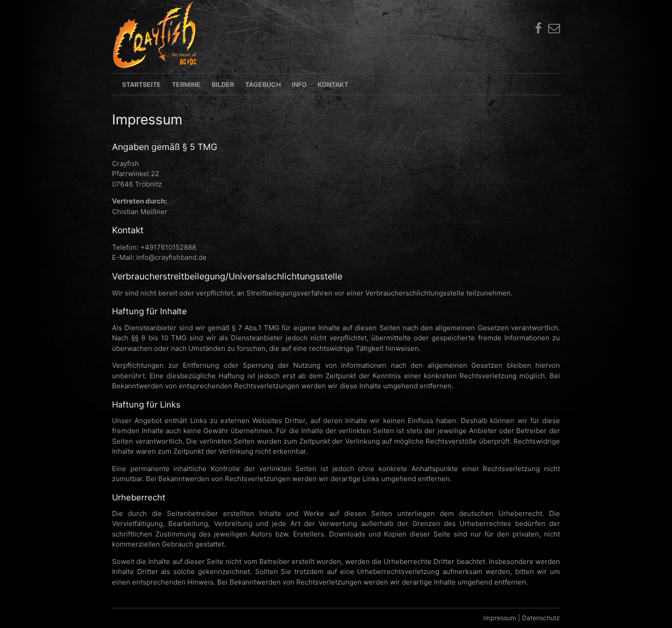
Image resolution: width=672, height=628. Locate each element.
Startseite (141, 84)
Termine (186, 84)
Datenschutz (541, 618)
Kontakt (333, 84)
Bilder (223, 84)
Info (299, 84)
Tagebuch (263, 84)
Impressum (499, 618)
